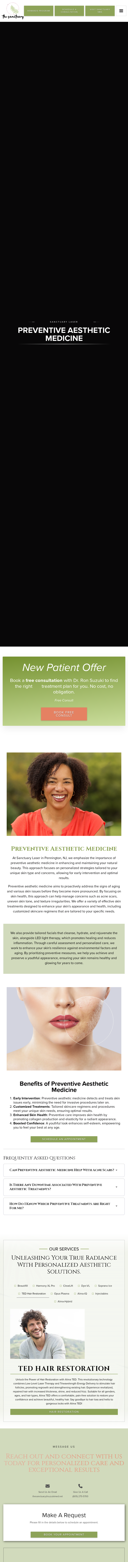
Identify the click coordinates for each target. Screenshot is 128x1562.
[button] (121, 11)
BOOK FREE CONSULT (64, 714)
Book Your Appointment (64, 1534)
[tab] (22, 1286)
